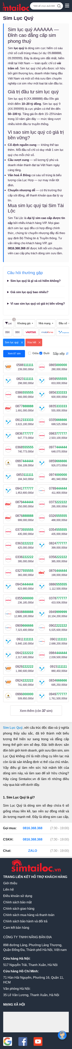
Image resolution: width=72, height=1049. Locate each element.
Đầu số (63, 323)
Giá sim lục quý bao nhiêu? (29, 292)
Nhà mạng (45, 323)
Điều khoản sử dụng (17, 896)
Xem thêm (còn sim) (36, 710)
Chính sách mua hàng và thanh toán (28, 915)
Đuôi (46, 353)
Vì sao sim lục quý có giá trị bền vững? (37, 303)
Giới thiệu (10, 883)
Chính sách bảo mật (17, 902)
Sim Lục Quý (13, 727)
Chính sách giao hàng (18, 908)
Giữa (35, 353)
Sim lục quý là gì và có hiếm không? (35, 280)
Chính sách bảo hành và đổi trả (25, 921)
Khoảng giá (24, 323)
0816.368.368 (32, 828)
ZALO (32, 850)
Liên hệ (8, 889)
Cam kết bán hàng (16, 927)
